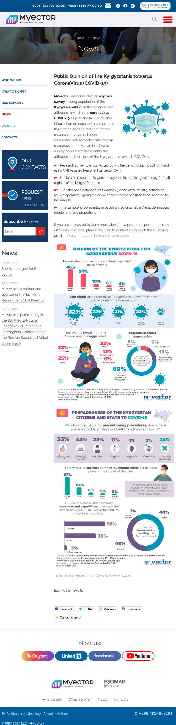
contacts (34, 164)
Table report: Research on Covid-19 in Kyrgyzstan (92, 575)
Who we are (12, 80)
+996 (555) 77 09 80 (85, 6)
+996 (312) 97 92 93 (48, 6)
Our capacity (13, 103)
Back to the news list (69, 590)
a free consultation (33, 198)
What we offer (14, 91)
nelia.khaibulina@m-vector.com (105, 236)
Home (80, 38)
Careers (8, 126)
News (96, 38)
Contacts (10, 137)
